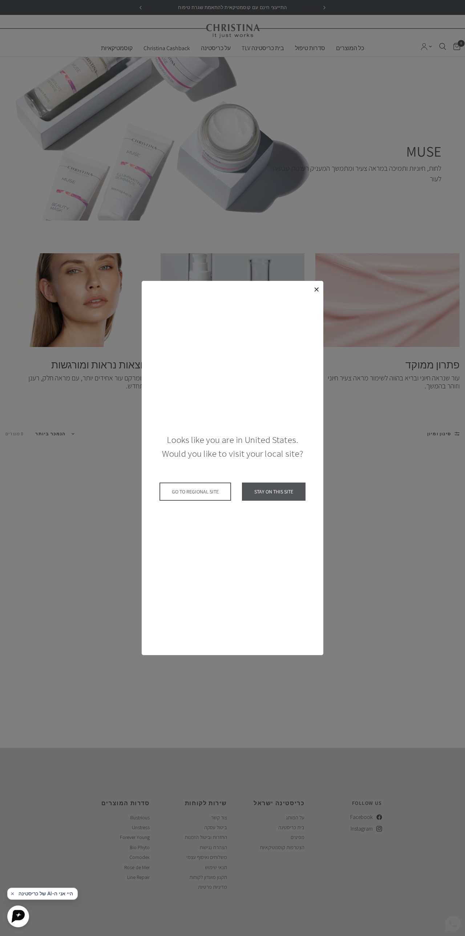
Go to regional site (195, 491)
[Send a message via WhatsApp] (452, 923)
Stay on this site (273, 491)
